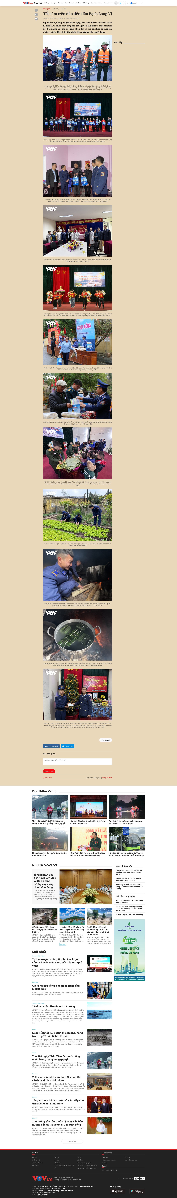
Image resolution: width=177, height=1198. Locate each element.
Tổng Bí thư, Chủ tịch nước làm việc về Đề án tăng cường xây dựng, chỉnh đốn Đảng (45, 881)
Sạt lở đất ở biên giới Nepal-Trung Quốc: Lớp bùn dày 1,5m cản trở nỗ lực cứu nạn (98, 931)
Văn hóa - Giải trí (96, 3)
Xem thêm (72, 1141)
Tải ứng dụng (115, 1186)
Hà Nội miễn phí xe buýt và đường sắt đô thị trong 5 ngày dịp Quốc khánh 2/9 (126, 854)
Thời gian (97, 778)
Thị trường (35, 982)
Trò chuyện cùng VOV (130, 1160)
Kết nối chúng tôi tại (125, 1178)
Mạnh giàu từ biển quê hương (86, 1168)
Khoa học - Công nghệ (84, 1163)
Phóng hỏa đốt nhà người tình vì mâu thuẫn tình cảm (49, 854)
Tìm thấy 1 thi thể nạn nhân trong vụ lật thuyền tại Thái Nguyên (125, 822)
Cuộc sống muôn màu (108, 1160)
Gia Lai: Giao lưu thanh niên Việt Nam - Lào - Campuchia (87, 822)
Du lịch (78, 3)
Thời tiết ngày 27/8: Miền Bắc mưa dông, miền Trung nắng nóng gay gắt (49, 822)
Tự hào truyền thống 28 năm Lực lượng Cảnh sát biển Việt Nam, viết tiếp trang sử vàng (57, 962)
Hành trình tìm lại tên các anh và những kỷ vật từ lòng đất (128, 879)
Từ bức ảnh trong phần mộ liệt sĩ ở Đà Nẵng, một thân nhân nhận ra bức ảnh (129, 872)
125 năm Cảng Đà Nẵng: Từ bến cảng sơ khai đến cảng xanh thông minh (72, 929)
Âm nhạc (104, 1163)
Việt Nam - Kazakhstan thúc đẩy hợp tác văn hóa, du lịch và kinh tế (56, 1079)
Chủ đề (104, 1166)
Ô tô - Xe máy (69, 3)
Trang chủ (47, 9)
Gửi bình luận (49, 771)
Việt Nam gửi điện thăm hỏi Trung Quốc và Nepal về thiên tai (44, 929)
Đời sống (86, 3)
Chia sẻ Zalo (69, 746)
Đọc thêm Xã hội (44, 791)
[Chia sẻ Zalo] (36, 14)
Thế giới (53, 3)
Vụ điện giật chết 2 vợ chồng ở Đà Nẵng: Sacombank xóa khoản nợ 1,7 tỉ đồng (129, 887)
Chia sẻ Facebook (52, 746)
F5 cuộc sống (107, 1153)
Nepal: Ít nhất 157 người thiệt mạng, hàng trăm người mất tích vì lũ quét (57, 1034)
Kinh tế (60, 3)
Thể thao (107, 3)
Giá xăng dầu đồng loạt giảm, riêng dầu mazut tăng (56, 987)
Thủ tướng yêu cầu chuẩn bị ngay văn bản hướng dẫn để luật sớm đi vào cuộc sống (57, 1123)
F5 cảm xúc (105, 1157)
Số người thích (107, 778)
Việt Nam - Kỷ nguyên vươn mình (87, 1165)
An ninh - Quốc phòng (38, 956)
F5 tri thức (127, 1157)
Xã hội (63, 9)
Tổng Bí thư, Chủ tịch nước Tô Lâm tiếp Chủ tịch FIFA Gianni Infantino (58, 1102)
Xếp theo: (90, 778)
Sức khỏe (35, 1165)
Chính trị (34, 1074)
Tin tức (34, 1029)
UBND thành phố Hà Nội (109, 1170)
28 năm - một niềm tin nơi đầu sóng (53, 1006)
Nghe (63, 944)
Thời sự (46, 3)
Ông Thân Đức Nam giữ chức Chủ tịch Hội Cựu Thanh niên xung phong (87, 854)
